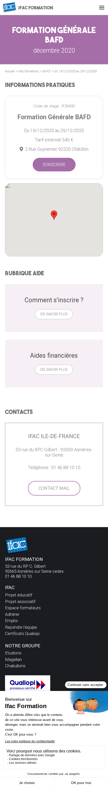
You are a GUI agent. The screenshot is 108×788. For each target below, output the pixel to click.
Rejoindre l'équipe (21, 627)
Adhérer (12, 614)
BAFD (47, 71)
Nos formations (28, 71)
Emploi (11, 620)
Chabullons (15, 665)
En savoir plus (54, 314)
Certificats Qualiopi (22, 633)
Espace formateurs (23, 607)
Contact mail (54, 488)
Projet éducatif (18, 594)
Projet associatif (20, 601)
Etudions (13, 652)
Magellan (13, 659)
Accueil (10, 71)
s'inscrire (54, 164)
